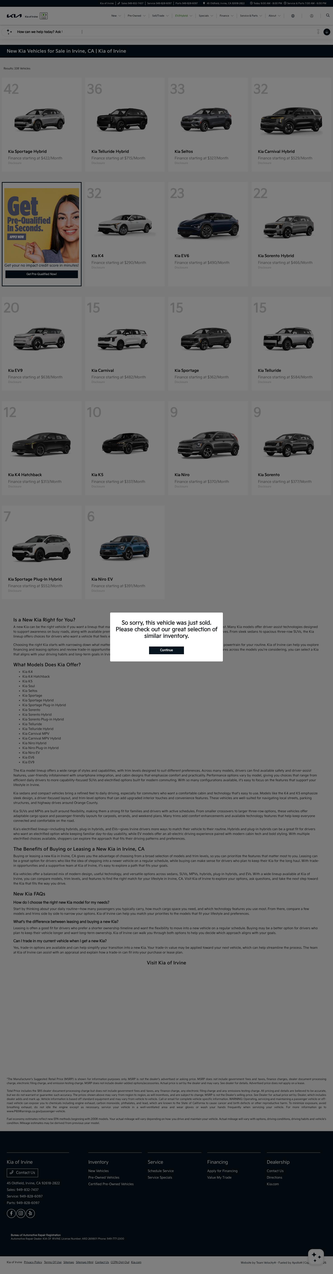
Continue (166, 650)
